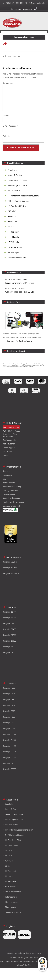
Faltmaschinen (11, 897)
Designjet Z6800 (9, 641)
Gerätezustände (9, 440)
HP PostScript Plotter (17, 206)
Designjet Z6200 (9, 635)
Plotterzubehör (9, 444)
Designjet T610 (9, 693)
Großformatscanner (13, 891)
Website (6, 136)
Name (6, 115)
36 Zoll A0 (12, 216)
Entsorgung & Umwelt (11, 506)
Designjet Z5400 (9, 629)
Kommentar (8, 83)
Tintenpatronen (15, 247)
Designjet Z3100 (9, 617)
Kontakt (6, 455)
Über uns (6, 471)
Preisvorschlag (9, 494)
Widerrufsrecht (9, 482)
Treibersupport (9, 447)
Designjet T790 (9, 711)
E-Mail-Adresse (10, 126)
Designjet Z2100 (9, 612)
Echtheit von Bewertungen (13, 502)
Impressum (7, 475)
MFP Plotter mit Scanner (18, 201)
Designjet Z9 (8, 652)
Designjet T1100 (9, 728)
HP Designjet (13, 231)
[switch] (42, 969)
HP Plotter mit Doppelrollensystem (23, 195)
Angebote (12, 170)
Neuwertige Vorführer (18, 185)
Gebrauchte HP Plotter (18, 180)
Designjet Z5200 (9, 623)
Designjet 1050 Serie (11, 573)
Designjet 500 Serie (11, 562)
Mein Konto (7, 451)
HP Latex (9, 876)
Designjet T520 (9, 688)
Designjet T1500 (9, 746)
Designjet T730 (9, 699)
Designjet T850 (9, 717)
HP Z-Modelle (13, 242)
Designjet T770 (9, 705)
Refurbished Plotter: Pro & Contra (11, 435)
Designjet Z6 (8, 646)
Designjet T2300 (9, 763)
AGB (4, 479)
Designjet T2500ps (10, 769)
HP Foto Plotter (14, 190)
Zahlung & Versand (10, 490)
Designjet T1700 (9, 757)
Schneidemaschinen (17, 257)
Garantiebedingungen (11, 498)
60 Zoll (11, 226)
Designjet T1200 (9, 734)
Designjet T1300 (9, 740)
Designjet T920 (9, 722)
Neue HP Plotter (15, 175)
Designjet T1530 (9, 751)
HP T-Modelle (13, 237)
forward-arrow (12, 56)
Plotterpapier (14, 252)
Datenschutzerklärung (12, 486)
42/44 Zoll (12, 221)
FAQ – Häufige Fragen (11, 431)
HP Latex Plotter (12, 845)
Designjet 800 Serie (11, 567)
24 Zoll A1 (12, 211)
